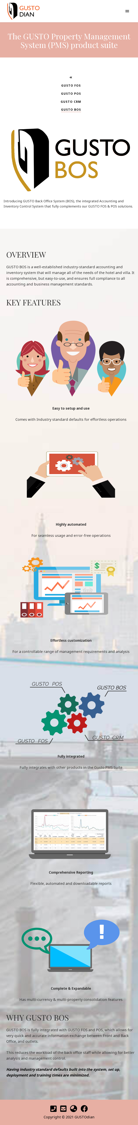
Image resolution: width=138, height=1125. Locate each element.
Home (69, 161)
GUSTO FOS (71, 85)
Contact (69, 197)
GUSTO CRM (71, 102)
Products (69, 185)
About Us (69, 173)
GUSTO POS (71, 94)
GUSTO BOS (71, 110)
